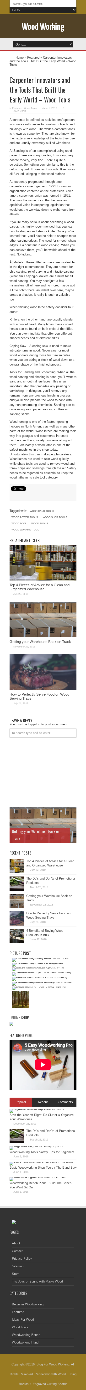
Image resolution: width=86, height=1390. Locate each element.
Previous (71, 811)
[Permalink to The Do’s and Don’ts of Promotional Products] (17, 889)
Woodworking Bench (26, 1335)
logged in (34, 724)
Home (20, 57)
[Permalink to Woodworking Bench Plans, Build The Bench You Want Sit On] (42, 1177)
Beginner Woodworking (27, 1304)
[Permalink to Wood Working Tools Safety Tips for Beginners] (42, 1146)
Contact (17, 1251)
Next (71, 819)
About (16, 1243)
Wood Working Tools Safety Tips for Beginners (42, 1152)
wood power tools (24, 517)
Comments (65, 1102)
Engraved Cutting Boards (50, 1384)
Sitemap (17, 1266)
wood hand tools (42, 511)
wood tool (19, 523)
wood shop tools (55, 517)
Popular (21, 1102)
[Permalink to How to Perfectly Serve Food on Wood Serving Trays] (43, 689)
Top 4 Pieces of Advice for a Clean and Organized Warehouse (40, 587)
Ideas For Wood (23, 1319)
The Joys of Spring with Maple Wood (37, 1281)
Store (15, 1274)
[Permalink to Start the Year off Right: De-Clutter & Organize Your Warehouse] (42, 1109)
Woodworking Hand (25, 1342)
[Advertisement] (45, 772)
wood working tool (25, 529)
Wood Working (43, 27)
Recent (43, 1102)
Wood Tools (30, 108)
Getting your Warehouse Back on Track (40, 642)
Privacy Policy (22, 1258)
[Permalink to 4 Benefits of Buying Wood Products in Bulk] (17, 942)
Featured (33, 57)
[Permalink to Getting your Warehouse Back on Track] (43, 636)
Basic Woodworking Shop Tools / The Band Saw (43, 1167)
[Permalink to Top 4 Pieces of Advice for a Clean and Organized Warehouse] (43, 579)
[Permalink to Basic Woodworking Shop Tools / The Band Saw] (42, 1161)
